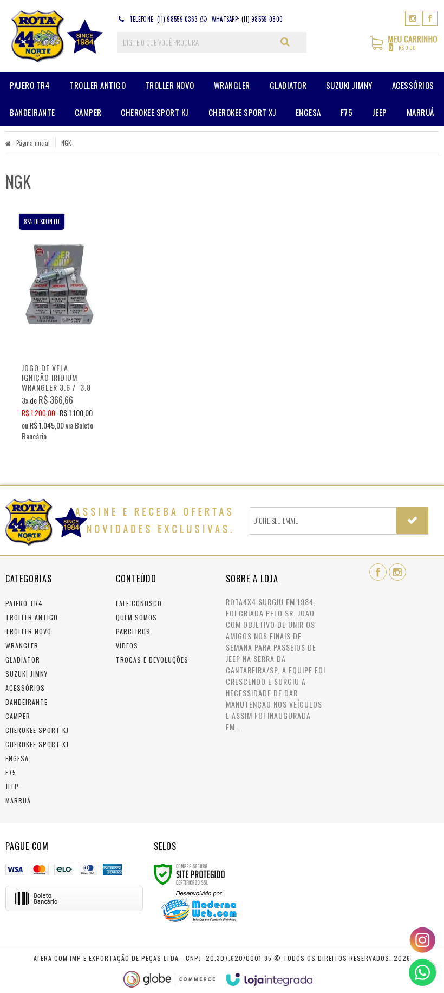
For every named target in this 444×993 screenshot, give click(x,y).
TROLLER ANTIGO (31, 617)
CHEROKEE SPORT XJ (37, 744)
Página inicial (33, 143)
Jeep (12, 786)
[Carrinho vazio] (404, 48)
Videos (127, 645)
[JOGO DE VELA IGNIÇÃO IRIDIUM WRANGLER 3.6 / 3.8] (60, 330)
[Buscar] (285, 42)
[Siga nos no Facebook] (430, 17)
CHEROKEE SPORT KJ (37, 730)
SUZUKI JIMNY (26, 673)
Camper (17, 716)
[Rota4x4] (55, 35)
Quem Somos (136, 617)
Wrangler (21, 645)
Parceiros (133, 631)
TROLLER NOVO (28, 631)
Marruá (18, 800)
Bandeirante (26, 701)
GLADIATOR (22, 659)
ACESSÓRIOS (25, 687)
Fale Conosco (139, 603)
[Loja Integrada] (269, 979)
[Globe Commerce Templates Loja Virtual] (169, 979)
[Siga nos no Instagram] (413, 17)
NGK (66, 143)
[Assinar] (412, 520)
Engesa (17, 758)
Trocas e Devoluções (152, 659)
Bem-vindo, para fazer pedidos (360, 42)
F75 (10, 772)
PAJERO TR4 (24, 603)
